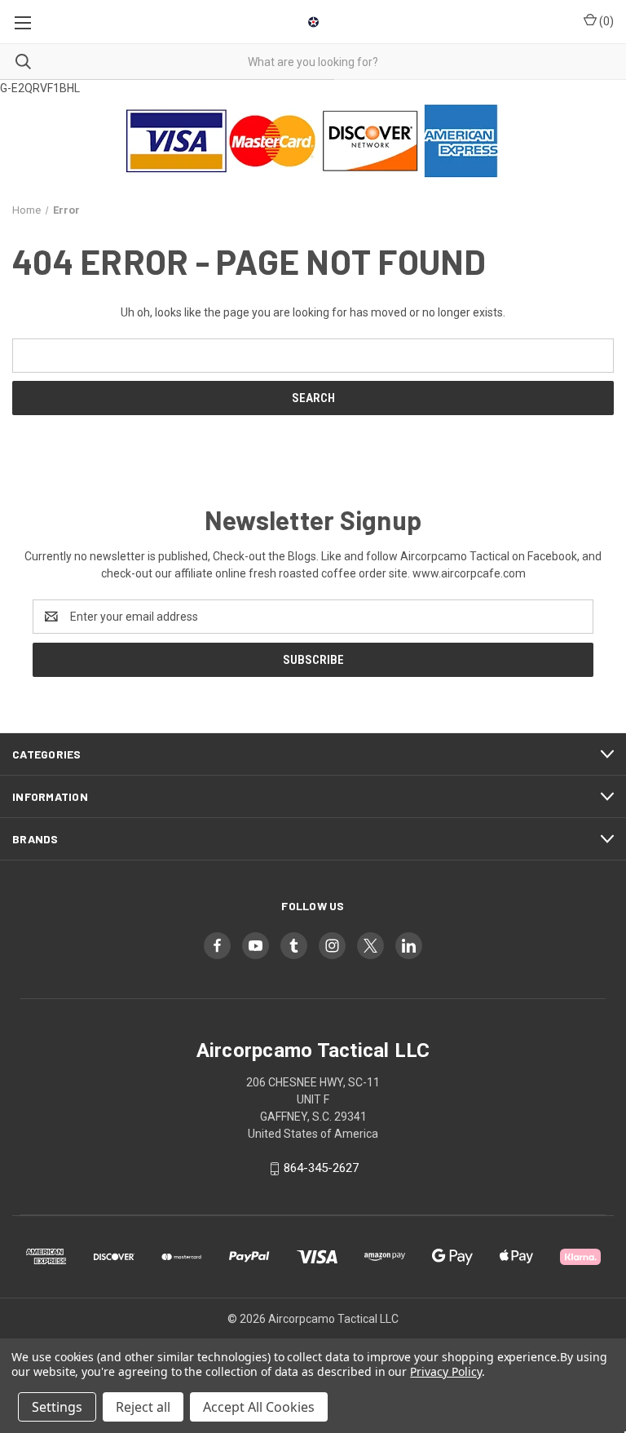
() (605, 21)
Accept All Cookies (259, 1407)
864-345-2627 (321, 1168)
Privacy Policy (445, 1371)
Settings (57, 1407)
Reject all (143, 1407)
